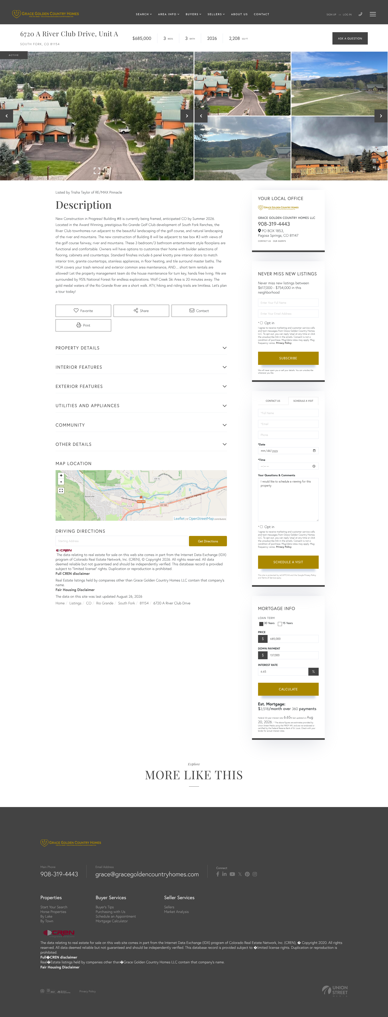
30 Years (269, 623)
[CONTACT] (350, 38)
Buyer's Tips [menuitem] (105, 907)
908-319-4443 (274, 223)
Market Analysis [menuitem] (176, 911)
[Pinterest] (247, 874)
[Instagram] (255, 874)
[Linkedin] (224, 874)
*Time (261, 460)
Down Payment (269, 648)
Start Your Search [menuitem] (53, 907)
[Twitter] (240, 874)
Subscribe (288, 358)
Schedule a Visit (303, 401)
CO (88, 603)
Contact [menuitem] (261, 14)
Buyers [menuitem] (192, 14)
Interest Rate (268, 665)
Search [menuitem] (142, 14)
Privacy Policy (283, 343)
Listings (75, 603)
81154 (144, 603)
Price (262, 632)
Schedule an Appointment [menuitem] (116, 916)
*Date (261, 444)
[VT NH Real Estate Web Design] (335, 991)
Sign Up (331, 15)
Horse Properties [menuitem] (53, 911)
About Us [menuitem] (239, 14)
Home (60, 603)
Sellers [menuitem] (215, 14)
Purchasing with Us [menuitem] (110, 911)
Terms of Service (269, 577)
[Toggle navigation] (373, 14)
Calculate (288, 689)
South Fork (126, 603)
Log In (347, 15)
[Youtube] (232, 874)
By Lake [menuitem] (46, 916)
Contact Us (264, 241)
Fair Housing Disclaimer (75, 589)
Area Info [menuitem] (167, 14)
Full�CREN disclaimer (58, 957)
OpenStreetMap (201, 518)
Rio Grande (104, 603)
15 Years (288, 623)
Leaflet (179, 518)
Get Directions (208, 541)
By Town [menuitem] (46, 921)
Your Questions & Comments (276, 475)
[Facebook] (217, 874)
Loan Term (266, 618)
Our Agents (279, 241)
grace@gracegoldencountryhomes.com (147, 874)
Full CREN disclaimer (73, 573)
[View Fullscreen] (61, 491)
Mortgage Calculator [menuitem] (112, 921)
